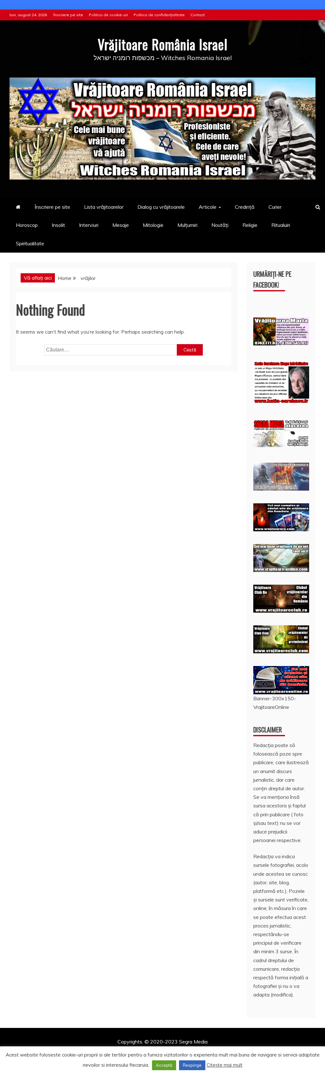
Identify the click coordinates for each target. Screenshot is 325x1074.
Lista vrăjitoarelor (103, 207)
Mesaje (120, 225)
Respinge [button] (192, 1065)
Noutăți (220, 225)
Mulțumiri (187, 225)
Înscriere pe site (68, 14)
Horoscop (27, 225)
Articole (207, 207)
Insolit (58, 225)
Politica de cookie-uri (108, 14)
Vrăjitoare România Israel (163, 44)
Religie (249, 225)
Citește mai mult (224, 1065)
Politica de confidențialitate (159, 14)
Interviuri (88, 225)
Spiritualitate (30, 243)
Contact (197, 14)
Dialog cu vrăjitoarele (161, 207)
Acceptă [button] (164, 1065)
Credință (245, 207)
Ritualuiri (280, 225)
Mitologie (153, 225)
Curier (275, 207)
